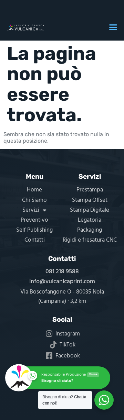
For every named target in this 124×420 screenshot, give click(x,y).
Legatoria (89, 220)
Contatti (34, 240)
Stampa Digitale (89, 210)
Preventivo (34, 220)
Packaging (89, 230)
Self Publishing (34, 230)
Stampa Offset (89, 200)
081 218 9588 (62, 272)
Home (34, 190)
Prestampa (89, 190)
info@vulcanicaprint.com (62, 282)
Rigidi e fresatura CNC (90, 240)
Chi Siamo (34, 200)
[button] (113, 27)
